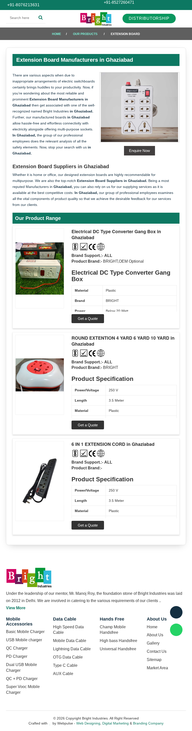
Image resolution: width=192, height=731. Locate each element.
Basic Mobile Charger (25, 632)
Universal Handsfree (118, 649)
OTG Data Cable (68, 657)
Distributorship (149, 18)
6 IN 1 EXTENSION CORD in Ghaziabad (113, 444)
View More (16, 608)
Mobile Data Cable (69, 641)
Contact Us (156, 651)
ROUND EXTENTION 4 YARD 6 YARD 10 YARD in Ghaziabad (123, 341)
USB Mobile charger (24, 640)
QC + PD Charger (22, 679)
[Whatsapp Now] (176, 630)
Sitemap (154, 660)
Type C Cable (65, 665)
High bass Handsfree (118, 641)
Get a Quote (88, 318)
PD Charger (16, 656)
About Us (155, 635)
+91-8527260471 (118, 2)
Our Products (85, 34)
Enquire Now (139, 150)
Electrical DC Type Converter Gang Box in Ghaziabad (116, 234)
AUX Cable (63, 674)
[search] (40, 17)
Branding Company (148, 723)
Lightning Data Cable (72, 649)
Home (56, 34)
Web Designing (88, 723)
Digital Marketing (115, 723)
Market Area (157, 668)
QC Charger (17, 648)
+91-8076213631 (23, 5)
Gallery (153, 643)
